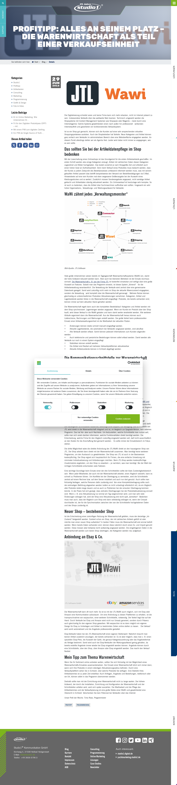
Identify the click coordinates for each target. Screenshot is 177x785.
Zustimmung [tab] (52, 371)
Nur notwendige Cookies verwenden (88, 418)
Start (36, 62)
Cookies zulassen (123, 419)
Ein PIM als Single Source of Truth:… (28, 133)
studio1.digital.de (125, 753)
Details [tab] (89, 371)
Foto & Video (18, 106)
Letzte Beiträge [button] (19, 112)
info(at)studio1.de (27, 755)
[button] (13, 145)
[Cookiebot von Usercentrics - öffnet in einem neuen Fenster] (129, 363)
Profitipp (16, 86)
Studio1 (16, 82)
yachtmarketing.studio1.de (129, 757)
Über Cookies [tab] (124, 371)
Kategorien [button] (16, 78)
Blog (43, 62)
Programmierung (20, 99)
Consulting (17, 92)
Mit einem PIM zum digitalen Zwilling (29, 130)
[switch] (75, 407)
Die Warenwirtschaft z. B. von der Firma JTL (90, 282)
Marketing (17, 96)
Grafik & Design (19, 103)
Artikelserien (18, 89)
